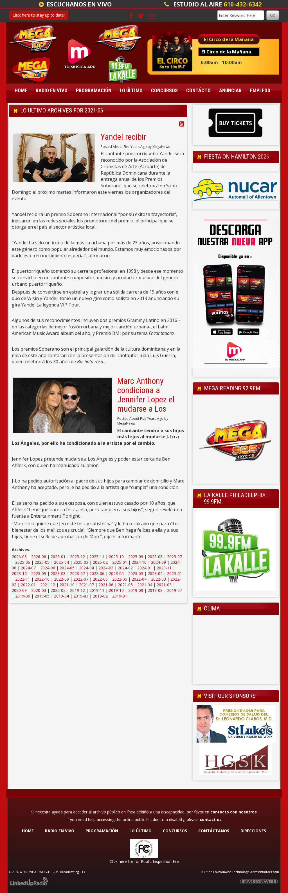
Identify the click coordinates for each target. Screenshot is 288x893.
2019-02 (100, 596)
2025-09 (135, 556)
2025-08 (155, 556)
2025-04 (61, 562)
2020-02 (58, 590)
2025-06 (22, 562)
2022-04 (139, 579)
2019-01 (119, 596)
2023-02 (155, 573)
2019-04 (61, 596)
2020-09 (19, 590)
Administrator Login (264, 872)
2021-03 (164, 584)
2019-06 (22, 596)
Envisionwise (222, 872)
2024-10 (139, 562)
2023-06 (96, 573)
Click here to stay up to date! (39, 15)
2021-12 (47, 584)
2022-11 (22, 579)
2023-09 (38, 573)
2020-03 (38, 590)
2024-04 (86, 567)
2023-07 (77, 573)
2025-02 (100, 562)
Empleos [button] (260, 90)
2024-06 (47, 567)
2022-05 (119, 579)
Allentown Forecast (235, 679)
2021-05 (125, 584)
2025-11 (96, 556)
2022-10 (42, 579)
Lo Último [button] (131, 90)
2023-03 (135, 573)
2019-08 (155, 590)
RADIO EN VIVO (59, 830)
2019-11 (96, 590)
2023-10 (19, 573)
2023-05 (116, 573)
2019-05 (42, 596)
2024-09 (158, 562)
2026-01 (58, 556)
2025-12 (77, 556)
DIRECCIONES (253, 830)
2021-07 (86, 584)
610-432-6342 (243, 4)
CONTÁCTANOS (213, 830)
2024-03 (105, 567)
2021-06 (105, 584)
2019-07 (174, 590)
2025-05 (42, 562)
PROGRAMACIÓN (102, 830)
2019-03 (80, 596)
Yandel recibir (123, 137)
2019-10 (116, 590)
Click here (118, 861)
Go (272, 15)
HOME (28, 830)
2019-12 (77, 590)
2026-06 (38, 556)
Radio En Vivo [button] (52, 90)
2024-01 (144, 567)
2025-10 (116, 556)
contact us (211, 819)
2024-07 (28, 567)
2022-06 (100, 579)
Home (21, 90)
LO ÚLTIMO (140, 830)
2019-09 (135, 590)
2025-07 (174, 556)
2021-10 (67, 584)
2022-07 (80, 579)
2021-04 (144, 584)
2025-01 (119, 562)
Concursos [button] (164, 90)
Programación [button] (93, 90)
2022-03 (158, 579)
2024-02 (125, 567)
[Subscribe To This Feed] (181, 124)
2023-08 (58, 573)
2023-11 (164, 567)
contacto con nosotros (233, 812)
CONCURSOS (175, 830)
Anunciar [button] (230, 90)
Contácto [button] (198, 90)
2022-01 (28, 584)
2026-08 (19, 556)
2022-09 (61, 579)
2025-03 (80, 562)
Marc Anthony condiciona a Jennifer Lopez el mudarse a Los (146, 395)
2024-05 (67, 567)
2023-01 (174, 573)
